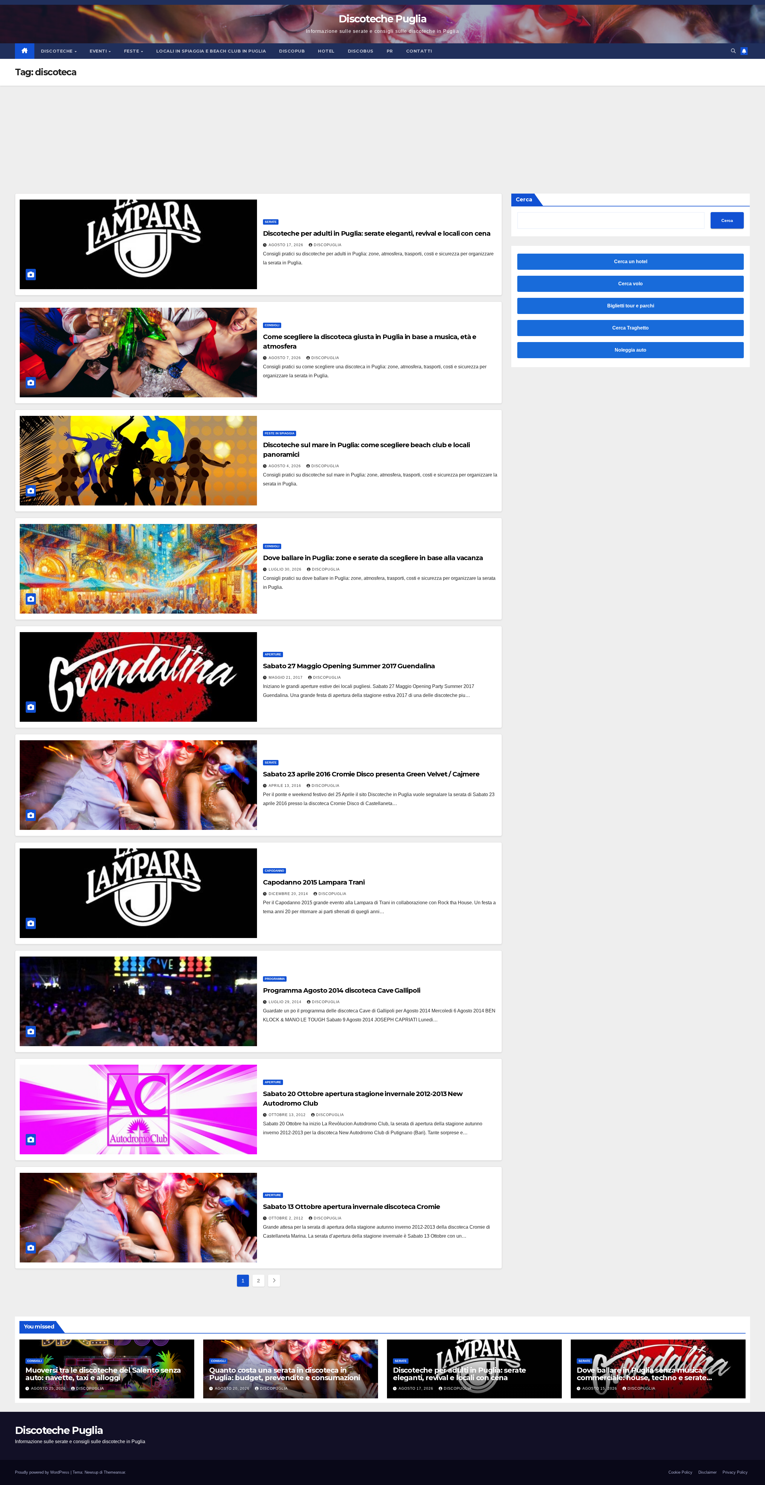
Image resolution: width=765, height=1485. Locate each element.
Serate (271, 221)
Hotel (326, 51)
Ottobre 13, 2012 (288, 1115)
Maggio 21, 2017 (286, 677)
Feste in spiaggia (279, 433)
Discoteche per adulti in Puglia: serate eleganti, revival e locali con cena (376, 233)
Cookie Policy (680, 1472)
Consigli (272, 325)
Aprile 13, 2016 (285, 786)
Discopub (292, 51)
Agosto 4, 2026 (285, 466)
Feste (132, 51)
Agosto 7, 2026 (285, 358)
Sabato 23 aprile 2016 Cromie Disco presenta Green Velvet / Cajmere (371, 774)
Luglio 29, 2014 (286, 1002)
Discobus (361, 51)
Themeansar (114, 1472)
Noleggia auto (630, 350)
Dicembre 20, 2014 (289, 894)
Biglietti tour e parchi (630, 305)
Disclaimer (707, 1472)
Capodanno (274, 870)
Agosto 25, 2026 (49, 1388)
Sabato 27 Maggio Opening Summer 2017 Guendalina (349, 666)
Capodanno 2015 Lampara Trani (314, 882)
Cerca (524, 199)
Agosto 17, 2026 (287, 245)
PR (390, 51)
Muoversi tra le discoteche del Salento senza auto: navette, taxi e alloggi (103, 1374)
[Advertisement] (382, 130)
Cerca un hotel (630, 261)
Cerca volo (630, 283)
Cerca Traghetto (630, 327)
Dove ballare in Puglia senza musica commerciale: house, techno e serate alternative (641, 1377)
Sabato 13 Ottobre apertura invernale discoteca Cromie (351, 1207)
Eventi (99, 51)
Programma (275, 978)
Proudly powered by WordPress (43, 1472)
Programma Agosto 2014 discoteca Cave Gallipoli (341, 990)
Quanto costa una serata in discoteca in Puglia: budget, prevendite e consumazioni (284, 1374)
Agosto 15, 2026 (600, 1388)
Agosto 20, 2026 (233, 1388)
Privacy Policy (735, 1472)
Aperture (273, 654)
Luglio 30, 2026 (286, 569)
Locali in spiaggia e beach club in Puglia (211, 51)
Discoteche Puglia (382, 19)
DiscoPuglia (328, 245)
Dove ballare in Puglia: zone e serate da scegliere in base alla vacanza (373, 558)
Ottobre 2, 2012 (287, 1218)
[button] (733, 50)
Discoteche (57, 51)
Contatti (419, 51)
